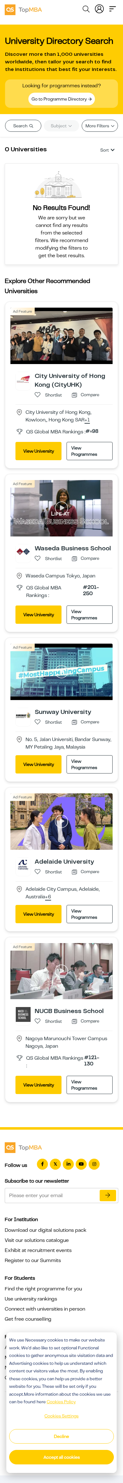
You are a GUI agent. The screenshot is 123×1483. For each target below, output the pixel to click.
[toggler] (112, 8)
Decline (61, 1436)
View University (38, 451)
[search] (86, 10)
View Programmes (84, 451)
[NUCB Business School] (23, 1014)
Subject (59, 126)
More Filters (97, 126)
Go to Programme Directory (60, 99)
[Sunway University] (23, 715)
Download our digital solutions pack (45, 1230)
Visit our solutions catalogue (37, 1240)
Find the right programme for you (43, 1289)
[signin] (99, 8)
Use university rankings (31, 1299)
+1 (87, 420)
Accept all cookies (62, 1457)
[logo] (23, 9)
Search (20, 126)
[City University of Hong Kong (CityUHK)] (23, 379)
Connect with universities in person (45, 1309)
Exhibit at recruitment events (38, 1250)
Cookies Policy (61, 1402)
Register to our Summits (33, 1260)
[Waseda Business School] (23, 551)
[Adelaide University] (23, 864)
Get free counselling (28, 1319)
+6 (48, 897)
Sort (104, 150)
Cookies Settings (61, 1416)
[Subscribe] (108, 1195)
